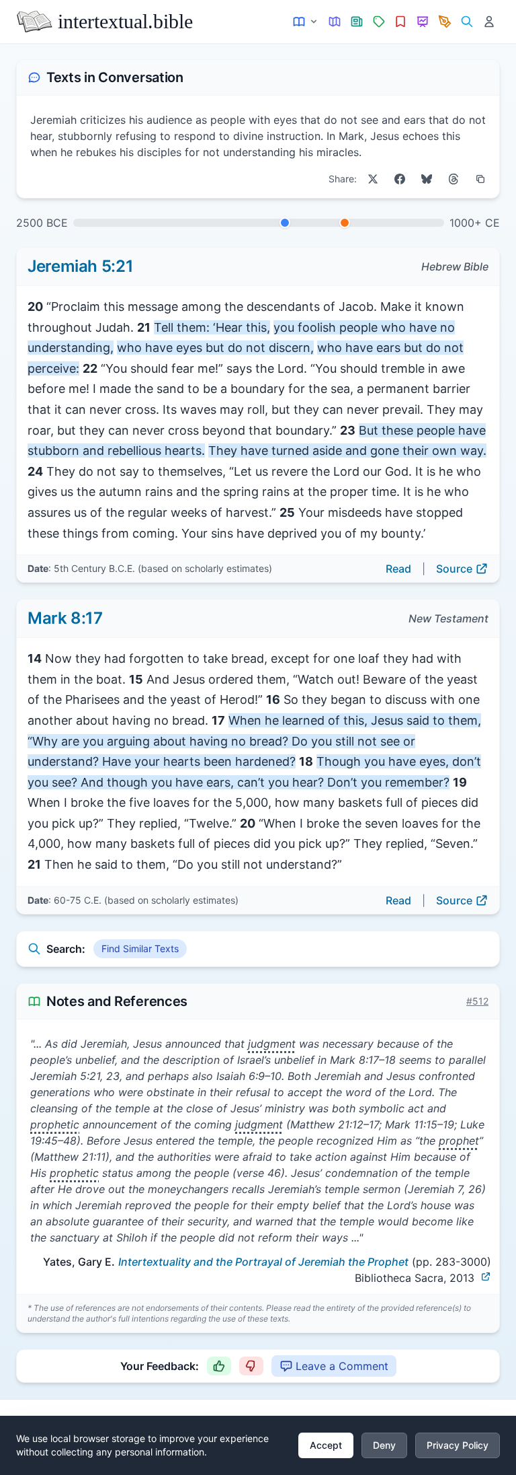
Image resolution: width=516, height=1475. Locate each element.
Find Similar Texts (140, 948)
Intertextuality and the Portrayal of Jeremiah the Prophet (263, 1261)
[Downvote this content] (251, 1366)
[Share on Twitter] (373, 179)
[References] (401, 22)
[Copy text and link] (480, 179)
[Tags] (379, 22)
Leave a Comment (342, 1366)
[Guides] (335, 22)
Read (398, 568)
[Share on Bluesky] (426, 179)
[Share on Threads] (453, 179)
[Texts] (306, 22)
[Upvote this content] (219, 1366)
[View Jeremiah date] (285, 222)
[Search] (467, 22)
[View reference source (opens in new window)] (485, 1276)
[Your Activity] (489, 22)
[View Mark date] (344, 222)
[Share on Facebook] (400, 179)
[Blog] (445, 22)
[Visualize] (423, 22)
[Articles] (357, 22)
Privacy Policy (457, 1445)
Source (454, 568)
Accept (326, 1445)
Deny (384, 1445)
